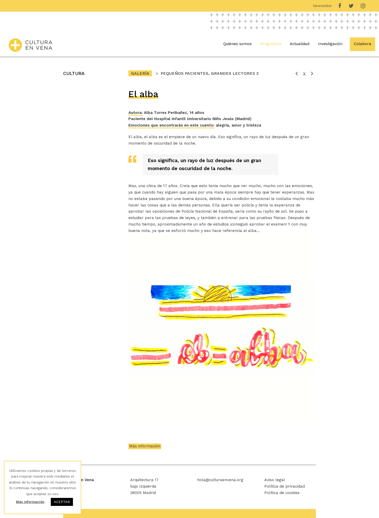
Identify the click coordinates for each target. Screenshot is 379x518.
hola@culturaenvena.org (220, 480)
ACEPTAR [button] (62, 502)
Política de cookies (282, 492)
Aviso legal (274, 480)
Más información (144, 446)
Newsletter (322, 6)
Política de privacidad (284, 486)
